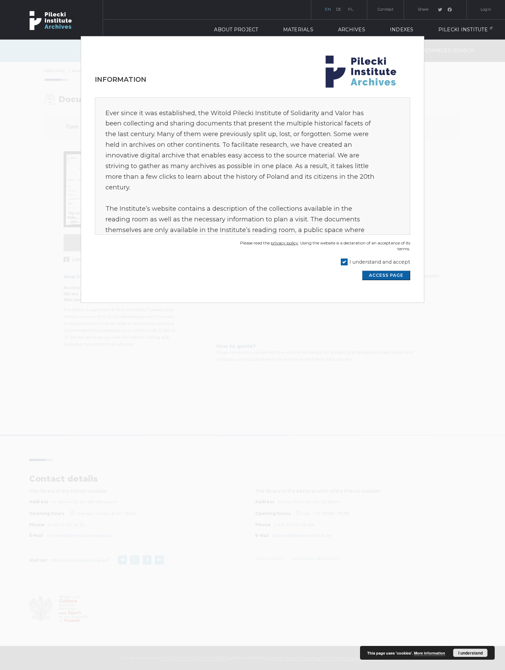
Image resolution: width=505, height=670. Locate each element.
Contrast (385, 9)
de (338, 9)
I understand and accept (379, 262)
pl (350, 9)
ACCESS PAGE (386, 275)
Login (486, 9)
